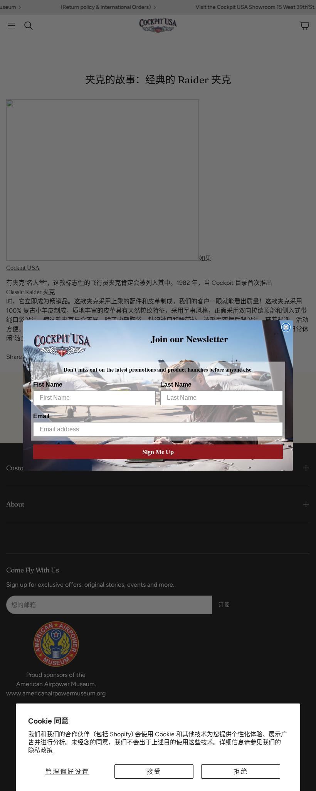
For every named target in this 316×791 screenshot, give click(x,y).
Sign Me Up (158, 451)
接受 (154, 771)
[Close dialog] (286, 327)
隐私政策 (40, 750)
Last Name (176, 384)
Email (41, 416)
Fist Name (47, 384)
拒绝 (241, 771)
